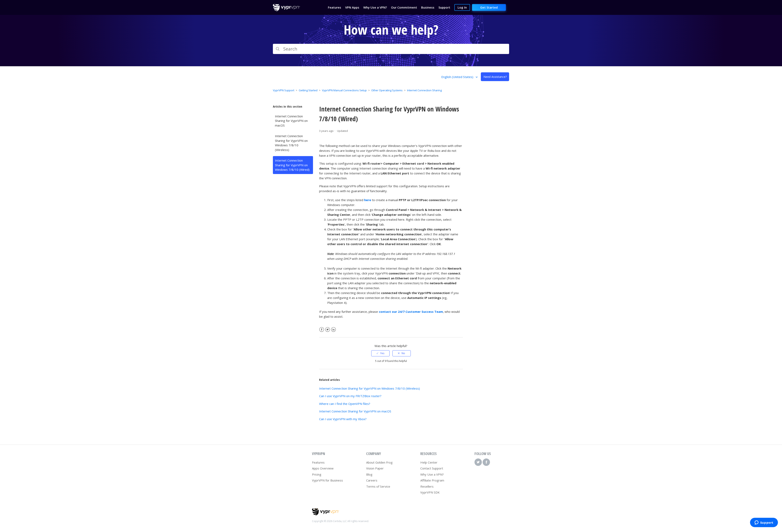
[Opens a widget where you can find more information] (764, 523)
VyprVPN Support (283, 90)
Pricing (316, 474)
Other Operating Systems (387, 90)
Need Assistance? (495, 77)
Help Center (428, 462)
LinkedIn (333, 329)
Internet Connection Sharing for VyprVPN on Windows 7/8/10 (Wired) (292, 165)
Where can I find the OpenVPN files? (344, 404)
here (367, 200)
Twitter (327, 329)
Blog (369, 474)
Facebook (321, 329)
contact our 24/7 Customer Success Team (411, 312)
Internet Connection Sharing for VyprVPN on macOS (291, 120)
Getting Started (308, 90)
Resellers (427, 486)
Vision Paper (375, 468)
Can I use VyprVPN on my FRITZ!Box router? (350, 396)
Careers (371, 480)
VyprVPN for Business (327, 480)
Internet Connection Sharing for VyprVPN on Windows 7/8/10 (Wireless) (291, 143)
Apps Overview (323, 468)
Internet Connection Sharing (424, 90)
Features (318, 462)
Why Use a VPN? (432, 474)
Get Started (489, 7)
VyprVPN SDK (430, 492)
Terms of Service (378, 486)
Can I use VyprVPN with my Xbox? (343, 419)
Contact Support (431, 468)
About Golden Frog (379, 462)
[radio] (380, 353)
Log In (462, 7)
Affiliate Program (432, 480)
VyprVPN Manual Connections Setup (344, 90)
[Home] (286, 10)
